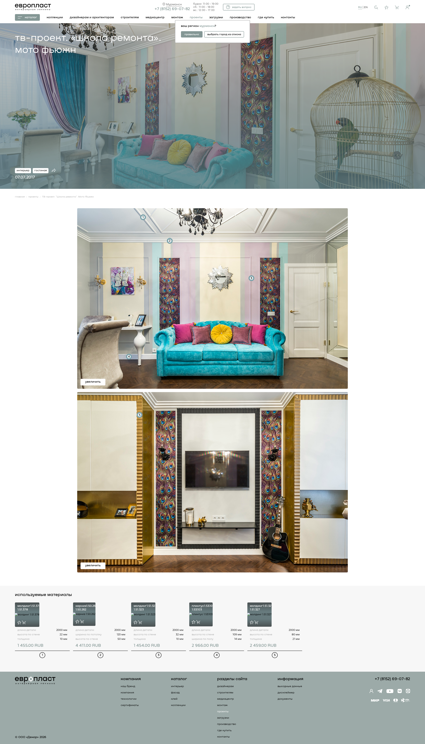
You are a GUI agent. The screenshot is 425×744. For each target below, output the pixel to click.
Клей (174, 699)
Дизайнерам (225, 686)
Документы (285, 699)
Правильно (191, 34)
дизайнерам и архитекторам (92, 17)
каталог (31, 17)
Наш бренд (128, 686)
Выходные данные (290, 686)
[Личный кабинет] (408, 7)
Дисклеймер (286, 692)
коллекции (55, 17)
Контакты (223, 736)
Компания (127, 692)
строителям (130, 17)
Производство (226, 724)
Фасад (175, 692)
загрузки (216, 17)
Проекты (223, 711)
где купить (266, 17)
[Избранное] (386, 7)
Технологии (128, 699)
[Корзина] (397, 7)
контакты (288, 17)
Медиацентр (155, 17)
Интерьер (177, 686)
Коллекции (178, 705)
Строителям (225, 692)
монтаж (177, 17)
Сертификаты (130, 705)
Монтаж (222, 705)
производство (240, 17)
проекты (196, 17)
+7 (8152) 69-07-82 (172, 9)
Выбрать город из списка (224, 34)
